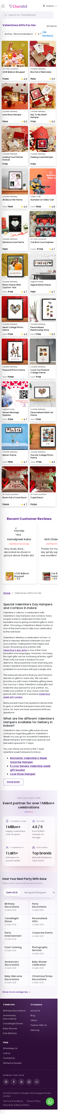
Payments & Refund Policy (16, 1105)
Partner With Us (38, 1025)
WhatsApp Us (10, 1048)
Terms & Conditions (13, 1101)
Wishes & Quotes (12, 1063)
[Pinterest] (21, 1082)
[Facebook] (14, 1082)
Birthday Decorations (14, 1010)
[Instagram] (6, 1082)
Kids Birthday (10, 1033)
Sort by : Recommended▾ (19, 34)
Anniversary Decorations (9, 1017)
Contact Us (9, 1058)
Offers (33, 1020)
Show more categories (15, 992)
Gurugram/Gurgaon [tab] (35, 892)
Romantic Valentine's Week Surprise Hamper (28, 760)
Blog (32, 1015)
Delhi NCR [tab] (12, 892)
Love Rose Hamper (23, 774)
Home (6, 593)
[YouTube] (37, 1082)
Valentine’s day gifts (15, 650)
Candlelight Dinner (13, 1023)
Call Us (6, 1053)
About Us (35, 1010)
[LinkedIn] (29, 1082)
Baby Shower (10, 1028)
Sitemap (35, 1030)
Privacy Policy (33, 1101)
